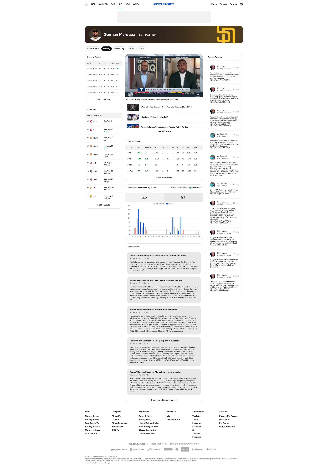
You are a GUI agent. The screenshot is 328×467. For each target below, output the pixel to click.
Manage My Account (228, 416)
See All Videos (164, 131)
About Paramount (120, 423)
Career (141, 48)
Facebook (196, 426)
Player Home (93, 48)
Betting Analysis (92, 426)
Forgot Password (227, 426)
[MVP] (185, 448)
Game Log (119, 48)
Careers (115, 419)
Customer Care (173, 419)
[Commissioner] (171, 448)
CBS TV (115, 430)
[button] (87, 4)
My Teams (224, 423)
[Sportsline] (137, 449)
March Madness (92, 430)
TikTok (195, 419)
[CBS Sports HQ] (159, 443)
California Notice (147, 431)
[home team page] (91, 121)
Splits (131, 48)
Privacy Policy (145, 419)
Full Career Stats (164, 177)
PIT (95, 188)
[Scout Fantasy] (197, 449)
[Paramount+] (154, 449)
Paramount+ (117, 426)
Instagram (197, 423)
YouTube (196, 416)
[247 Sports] (119, 449)
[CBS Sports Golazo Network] (184, 443)
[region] (164, 75)
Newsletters (224, 419)
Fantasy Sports (92, 419)
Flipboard (196, 437)
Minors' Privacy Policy (149, 423)
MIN (95, 163)
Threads (196, 433)
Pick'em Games (92, 416)
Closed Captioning (147, 427)
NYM (95, 138)
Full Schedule (103, 205)
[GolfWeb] (212, 449)
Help (168, 416)
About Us (116, 416)
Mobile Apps (91, 433)
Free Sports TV (92, 423)
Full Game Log (103, 99)
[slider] (164, 90)
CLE (95, 121)
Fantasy (106, 48)
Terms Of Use (145, 416)
